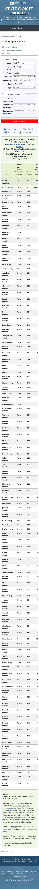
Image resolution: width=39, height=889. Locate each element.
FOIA (35, 859)
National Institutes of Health (12, 874)
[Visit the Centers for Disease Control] (24, 2)
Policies (16, 859)
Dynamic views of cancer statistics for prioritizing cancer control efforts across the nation (19, 20)
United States (7, 187)
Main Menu (17, 28)
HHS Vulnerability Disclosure (14, 861)
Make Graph (28, 129)
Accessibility (26, 859)
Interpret (11, 132)
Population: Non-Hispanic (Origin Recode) (19, 145)
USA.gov (23, 876)
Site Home (6, 859)
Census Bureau (8, 829)
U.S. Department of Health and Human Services (18, 871)
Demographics (9, 36)
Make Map (11, 129)
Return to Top (7, 851)
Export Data (27, 132)
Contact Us (32, 861)
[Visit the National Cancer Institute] (14, 2)
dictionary (31, 838)
